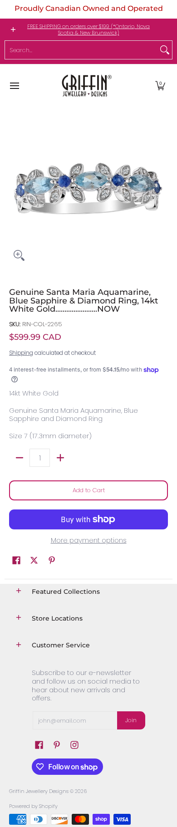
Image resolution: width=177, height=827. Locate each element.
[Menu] (14, 85)
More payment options (89, 540)
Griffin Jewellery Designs (39, 791)
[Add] (60, 458)
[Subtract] (19, 458)
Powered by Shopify (33, 806)
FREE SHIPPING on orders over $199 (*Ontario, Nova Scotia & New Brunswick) (88, 29)
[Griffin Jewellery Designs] (86, 85)
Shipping (21, 353)
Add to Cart (89, 490)
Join (131, 720)
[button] (160, 85)
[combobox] (81, 50)
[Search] (164, 50)
